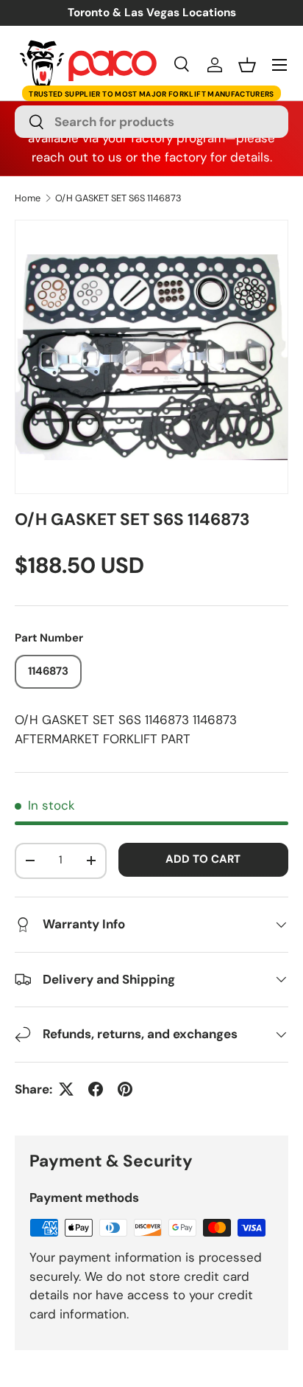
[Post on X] (66, 1089)
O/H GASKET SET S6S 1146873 (118, 199)
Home (27, 199)
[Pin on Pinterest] (125, 1089)
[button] (247, 65)
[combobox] (151, 121)
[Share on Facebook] (95, 1089)
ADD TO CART (202, 859)
